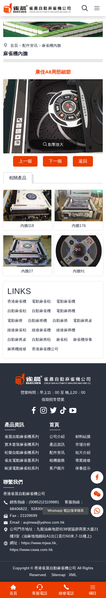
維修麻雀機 (41, 330)
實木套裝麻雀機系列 (22, 444)
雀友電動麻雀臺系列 (22, 460)
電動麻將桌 (82, 320)
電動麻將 (15, 320)
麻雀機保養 (82, 339)
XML (73, 575)
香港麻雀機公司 (45, 349)
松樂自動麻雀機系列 (22, 452)
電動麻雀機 (65, 301)
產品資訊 (14, 424)
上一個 (25, 161)
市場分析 (83, 444)
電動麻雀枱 (41, 301)
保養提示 (83, 468)
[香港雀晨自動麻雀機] (37, 15)
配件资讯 (30, 45)
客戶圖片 (57, 468)
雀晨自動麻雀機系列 (22, 436)
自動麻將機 (37, 320)
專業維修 (83, 460)
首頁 (14, 45)
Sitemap (58, 575)
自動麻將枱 (41, 339)
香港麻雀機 (16, 301)
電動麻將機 (65, 311)
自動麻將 (60, 320)
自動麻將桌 (16, 339)
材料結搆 (83, 436)
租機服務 (57, 460)
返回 (83, 161)
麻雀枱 (62, 339)
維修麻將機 (65, 330)
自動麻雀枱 (16, 311)
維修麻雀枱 (16, 330)
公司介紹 (57, 436)
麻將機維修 (16, 349)
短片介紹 (83, 452)
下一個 (55, 161)
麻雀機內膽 (51, 45)
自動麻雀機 (41, 311)
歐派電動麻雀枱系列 (22, 468)
